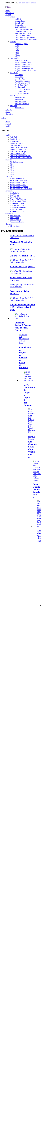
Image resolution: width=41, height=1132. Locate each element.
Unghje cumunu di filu (23, 31)
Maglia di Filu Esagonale (24, 68)
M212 (17, 50)
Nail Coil (18, 19)
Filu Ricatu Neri (20, 91)
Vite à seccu (19, 99)
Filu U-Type (19, 77)
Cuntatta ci (9, 114)
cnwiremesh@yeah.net (27, 3)
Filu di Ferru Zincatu (22, 93)
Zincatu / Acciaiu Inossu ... (22, 256)
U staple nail (19, 23)
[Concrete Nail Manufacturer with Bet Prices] (24, 343)
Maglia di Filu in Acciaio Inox (25, 71)
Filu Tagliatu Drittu (21, 87)
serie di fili (14, 73)
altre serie (13, 106)
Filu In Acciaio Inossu (22, 89)
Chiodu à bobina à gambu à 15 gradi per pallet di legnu (22, 307)
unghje (12, 17)
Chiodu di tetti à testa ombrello (26, 40)
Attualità (8, 110)
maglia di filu (14, 58)
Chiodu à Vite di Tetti (22, 35)
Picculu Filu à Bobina (22, 81)
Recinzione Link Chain (23, 62)
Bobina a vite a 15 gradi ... (22, 266)
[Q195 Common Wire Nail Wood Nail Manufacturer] (28, 380)
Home (7, 11)
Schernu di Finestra (21, 60)
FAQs (7, 112)
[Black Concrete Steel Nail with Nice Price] (23, 318)
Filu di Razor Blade (22, 85)
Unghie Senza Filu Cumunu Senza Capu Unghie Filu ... (32, 446)
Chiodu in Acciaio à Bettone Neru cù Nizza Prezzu (23, 326)
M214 (17, 46)
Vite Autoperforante (22, 104)
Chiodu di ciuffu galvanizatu (25, 37)
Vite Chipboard (20, 102)
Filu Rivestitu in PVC (22, 83)
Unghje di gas (20, 21)
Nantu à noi (9, 13)
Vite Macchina (20, 97)
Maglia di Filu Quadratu (23, 64)
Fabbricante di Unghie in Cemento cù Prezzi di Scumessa (25, 357)
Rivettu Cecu (19, 108)
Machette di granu (21, 44)
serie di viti (14, 95)
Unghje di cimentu (21, 25)
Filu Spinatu (19, 75)
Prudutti (8, 15)
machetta (13, 42)
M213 (17, 48)
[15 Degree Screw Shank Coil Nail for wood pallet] (23, 300)
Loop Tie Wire (20, 79)
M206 (17, 54)
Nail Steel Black (20, 27)
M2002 (17, 56)
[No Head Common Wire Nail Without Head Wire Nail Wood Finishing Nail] (31, 432)
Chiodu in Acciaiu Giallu (24, 29)
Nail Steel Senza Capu (23, 33)
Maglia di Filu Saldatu (23, 66)
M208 (17, 52)
